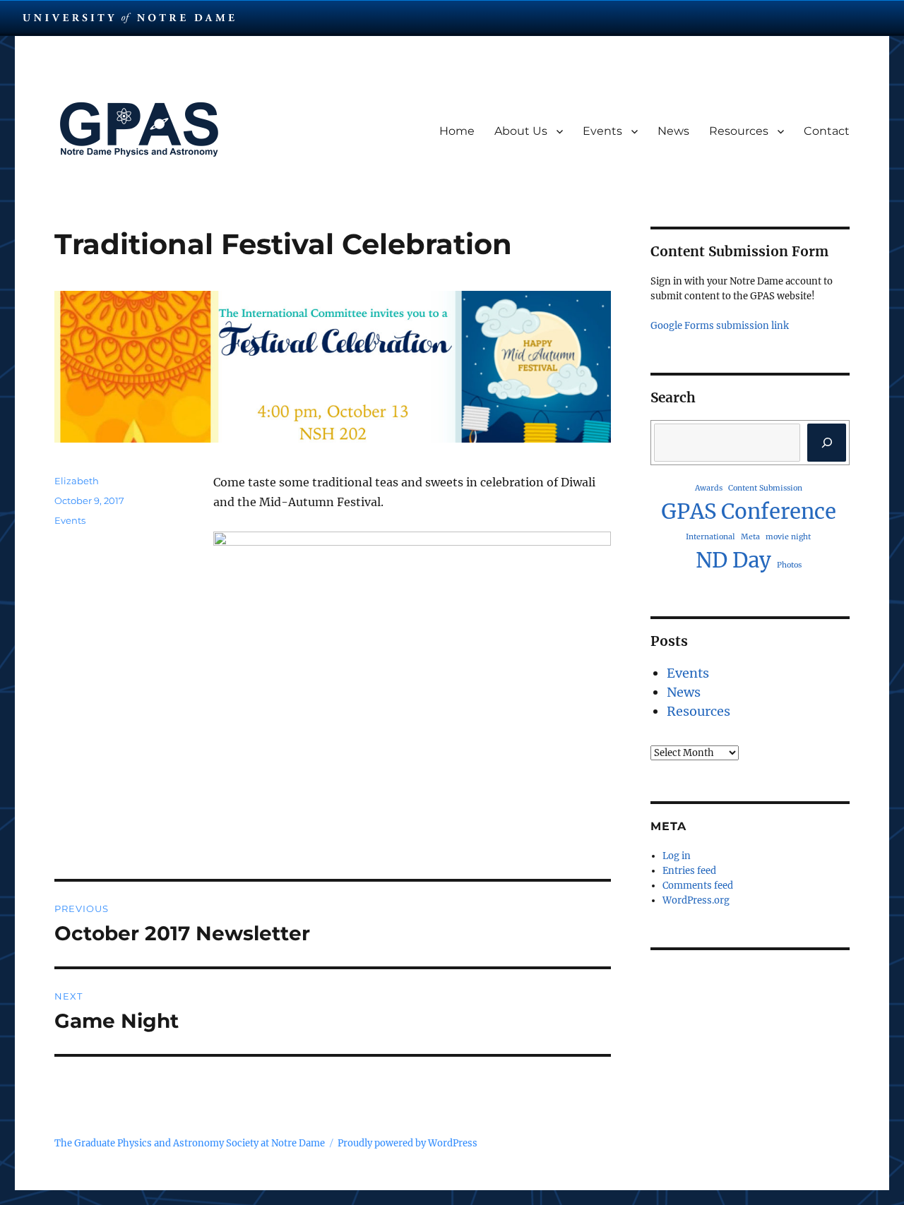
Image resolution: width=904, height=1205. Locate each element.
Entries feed (689, 871)
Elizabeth (76, 480)
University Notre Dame (129, 17)
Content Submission (765, 488)
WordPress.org (696, 900)
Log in (676, 856)
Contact (827, 131)
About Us (520, 131)
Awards (708, 488)
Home (457, 131)
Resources (738, 131)
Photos (789, 565)
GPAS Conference (748, 511)
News (673, 131)
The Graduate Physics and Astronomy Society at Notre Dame (189, 1143)
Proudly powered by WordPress (407, 1143)
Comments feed (697, 886)
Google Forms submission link (719, 326)
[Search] (826, 443)
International (710, 536)
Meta (750, 536)
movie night (788, 536)
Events (602, 131)
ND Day (733, 560)
